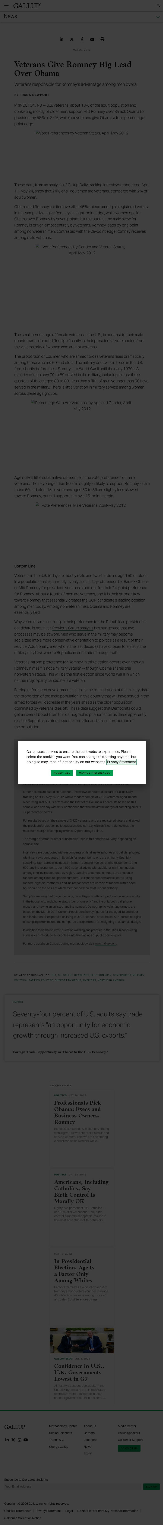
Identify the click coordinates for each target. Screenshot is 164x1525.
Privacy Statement (121, 762)
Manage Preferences (94, 772)
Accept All (62, 772)
